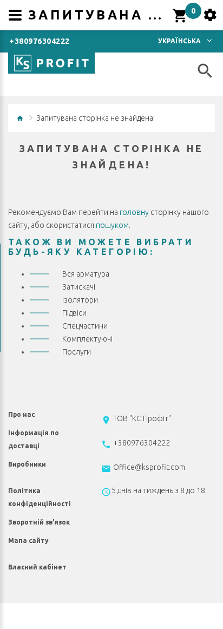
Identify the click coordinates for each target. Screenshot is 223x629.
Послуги (76, 352)
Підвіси (74, 313)
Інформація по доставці (33, 439)
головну (134, 212)
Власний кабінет (37, 567)
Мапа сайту (28, 540)
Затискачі (78, 287)
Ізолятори (80, 300)
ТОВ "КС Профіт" (142, 418)
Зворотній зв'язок (39, 522)
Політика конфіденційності (39, 497)
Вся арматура (85, 274)
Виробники (27, 464)
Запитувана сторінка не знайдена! (95, 118)
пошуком (112, 225)
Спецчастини (85, 326)
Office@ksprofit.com (149, 467)
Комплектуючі (87, 339)
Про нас (21, 414)
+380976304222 (39, 41)
